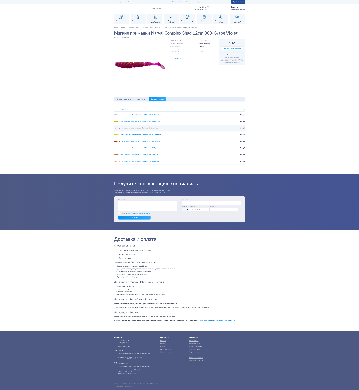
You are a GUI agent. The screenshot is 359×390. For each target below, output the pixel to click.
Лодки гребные (193, 340)
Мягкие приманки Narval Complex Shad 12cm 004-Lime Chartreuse (141, 134)
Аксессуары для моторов (196, 360)
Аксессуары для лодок (196, 357)
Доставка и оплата (157, 99)
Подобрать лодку (238, 2)
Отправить (134, 217)
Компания (163, 340)
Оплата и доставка (163, 2)
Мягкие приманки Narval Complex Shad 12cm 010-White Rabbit (140, 161)
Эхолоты (191, 355)
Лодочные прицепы (195, 349)
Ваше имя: (185, 199)
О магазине (131, 2)
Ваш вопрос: (122, 199)
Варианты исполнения (124, 99)
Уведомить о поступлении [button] (232, 48)
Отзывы (141, 2)
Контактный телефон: (188, 206)
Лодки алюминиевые (195, 346)
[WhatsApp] (211, 7)
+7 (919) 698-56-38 (202, 7)
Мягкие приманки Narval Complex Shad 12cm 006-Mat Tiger (139, 148)
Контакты (150, 2)
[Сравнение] (224, 2)
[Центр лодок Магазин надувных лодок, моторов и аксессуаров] (119, 8)
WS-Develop (128, 386)
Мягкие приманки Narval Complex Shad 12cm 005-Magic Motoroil (140, 141)
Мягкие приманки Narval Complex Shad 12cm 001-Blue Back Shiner (141, 114)
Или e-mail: (213, 206)
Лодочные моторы (195, 352)
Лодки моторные (194, 343)
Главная (119, 2)
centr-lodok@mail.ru (124, 346)
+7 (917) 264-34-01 (123, 343)
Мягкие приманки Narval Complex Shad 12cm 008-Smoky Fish (139, 154)
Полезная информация (193, 2)
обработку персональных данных (139, 213)
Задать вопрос (141, 99)
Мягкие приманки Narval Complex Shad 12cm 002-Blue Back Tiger (140, 121)
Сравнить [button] (177, 58)
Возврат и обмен (177, 2)
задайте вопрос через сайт (225, 320)
